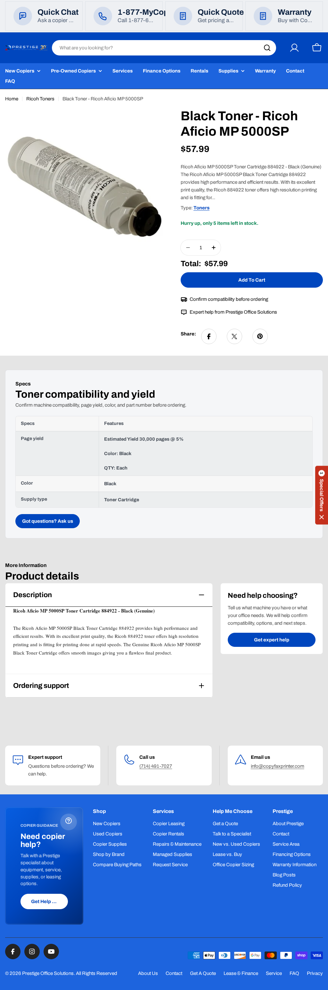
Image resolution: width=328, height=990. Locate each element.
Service (274, 973)
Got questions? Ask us (47, 521)
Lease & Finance (241, 973)
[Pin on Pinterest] (260, 336)
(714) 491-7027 (155, 766)
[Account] (294, 48)
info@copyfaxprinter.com (277, 766)
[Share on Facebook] (209, 336)
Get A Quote (203, 973)
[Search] (267, 48)
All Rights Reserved (96, 973)
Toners (201, 207)
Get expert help (271, 639)
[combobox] (164, 47)
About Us (148, 973)
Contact (174, 973)
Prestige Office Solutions (48, 973)
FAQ (294, 973)
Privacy (315, 973)
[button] (321, 495)
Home (11, 98)
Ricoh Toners (40, 98)
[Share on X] (234, 336)
